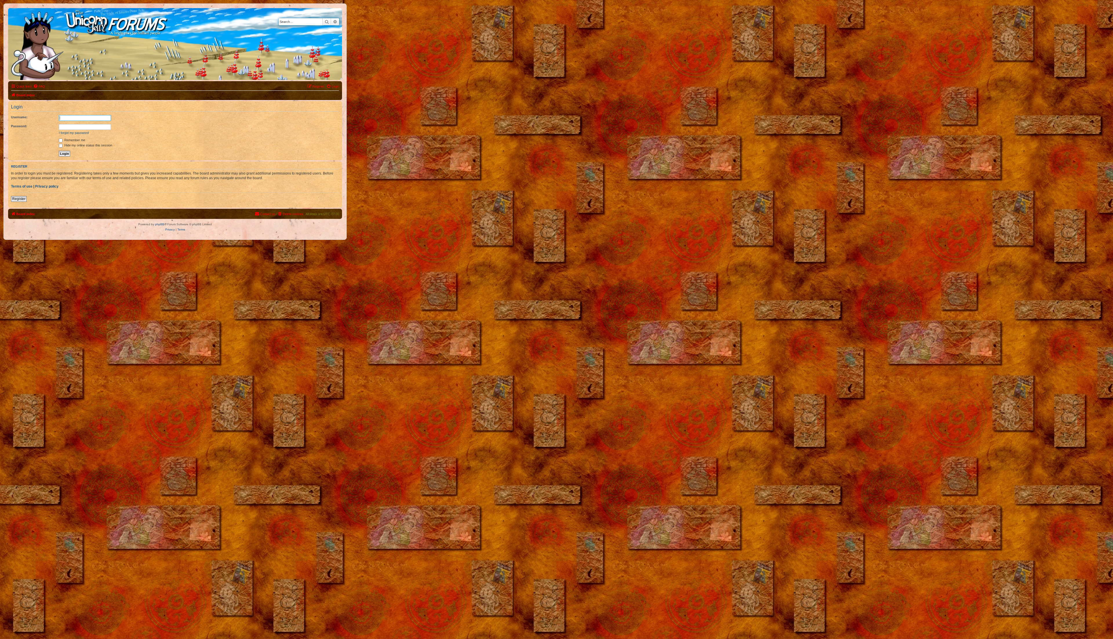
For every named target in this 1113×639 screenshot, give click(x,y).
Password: (19, 126)
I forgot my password (74, 133)
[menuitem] (39, 86)
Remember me (74, 140)
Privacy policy (47, 186)
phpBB (159, 224)
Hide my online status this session (87, 145)
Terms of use (21, 186)
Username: (19, 117)
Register (19, 199)
